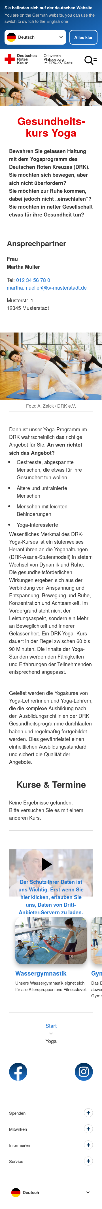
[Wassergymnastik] (51, 940)
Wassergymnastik (41, 973)
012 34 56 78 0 (33, 279)
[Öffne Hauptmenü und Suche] (90, 60)
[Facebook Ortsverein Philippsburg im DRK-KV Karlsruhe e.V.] (18, 1072)
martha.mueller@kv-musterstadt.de (47, 287)
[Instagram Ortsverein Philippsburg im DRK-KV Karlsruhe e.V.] (84, 1072)
